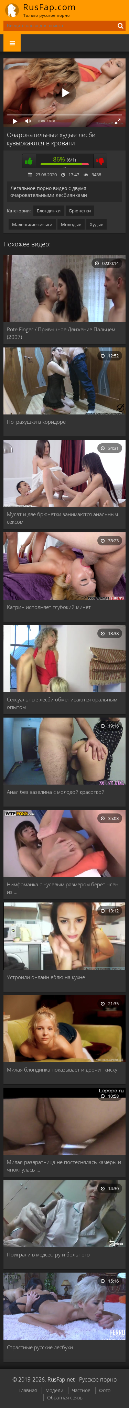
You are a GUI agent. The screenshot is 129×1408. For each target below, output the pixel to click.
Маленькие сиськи (32, 224)
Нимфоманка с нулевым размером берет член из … (62, 888)
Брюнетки (80, 211)
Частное (81, 1390)
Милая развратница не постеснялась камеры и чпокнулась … (64, 1165)
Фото (104, 1390)
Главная (28, 1390)
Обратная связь (65, 1397)
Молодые (71, 224)
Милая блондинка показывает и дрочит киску (62, 1069)
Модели (54, 1390)
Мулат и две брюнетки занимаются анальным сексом (62, 518)
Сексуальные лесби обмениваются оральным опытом (62, 703)
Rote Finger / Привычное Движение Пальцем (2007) (61, 333)
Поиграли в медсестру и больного (48, 1254)
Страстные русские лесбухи (40, 1347)
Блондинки (49, 211)
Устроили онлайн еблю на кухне (46, 977)
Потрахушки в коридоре (36, 421)
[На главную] (44, 10)
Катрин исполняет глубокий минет (49, 606)
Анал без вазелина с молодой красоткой (56, 791)
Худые (96, 224)
